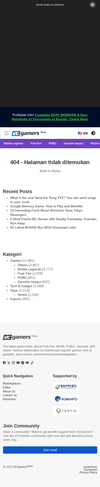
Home (56, 171)
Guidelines (90, 467)
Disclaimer (90, 469)
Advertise (9, 399)
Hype (14, 290)
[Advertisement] (50, 57)
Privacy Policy (88, 472)
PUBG (22, 277)
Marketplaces (12, 383)
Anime (22, 294)
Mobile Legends (29, 269)
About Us (9, 391)
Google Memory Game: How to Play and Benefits (46, 206)
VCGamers (23, 467)
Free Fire (24, 273)
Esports (15, 299)
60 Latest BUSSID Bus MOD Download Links (43, 227)
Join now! (50, 450)
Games (15, 260)
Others (23, 265)
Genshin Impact (29, 282)
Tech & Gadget (21, 286)
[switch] (93, 133)
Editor (7, 387)
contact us (10, 395)
